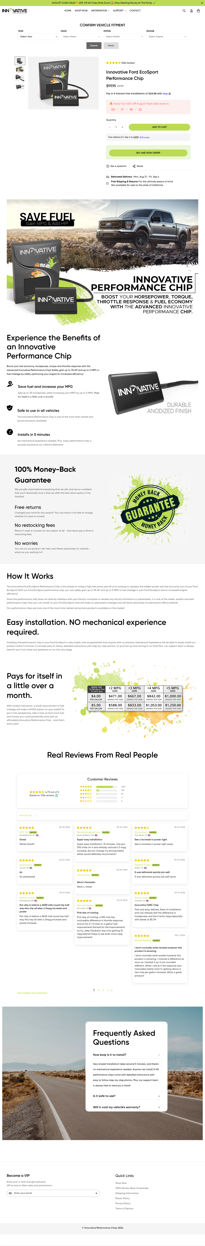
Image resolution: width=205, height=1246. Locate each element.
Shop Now (81, 11)
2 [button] (98, 990)
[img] (27, 828)
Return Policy (122, 1198)
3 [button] (103, 990)
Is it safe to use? (104, 1096)
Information (99, 11)
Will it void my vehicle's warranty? (116, 1107)
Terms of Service (124, 1209)
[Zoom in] (92, 63)
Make (64, 31)
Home (67, 11)
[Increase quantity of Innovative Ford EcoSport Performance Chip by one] (122, 127)
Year (20, 31)
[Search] (184, 10)
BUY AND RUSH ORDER (148, 153)
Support (118, 11)
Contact (135, 11)
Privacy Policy (122, 1203)
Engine (150, 31)
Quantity (111, 120)
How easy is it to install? (109, 1055)
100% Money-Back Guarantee (131, 1188)
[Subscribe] (96, 1193)
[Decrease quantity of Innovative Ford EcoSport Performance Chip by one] (109, 127)
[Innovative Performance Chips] (14, 11)
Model (107, 31)
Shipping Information (127, 1193)
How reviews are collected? (32, 993)
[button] (198, 10)
